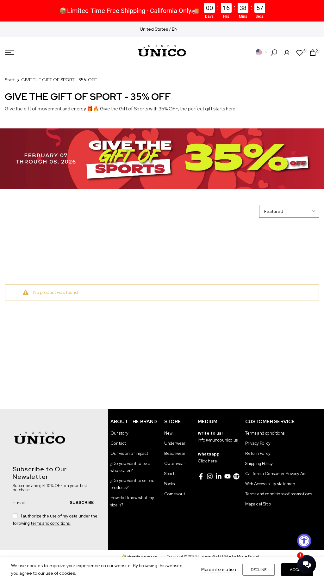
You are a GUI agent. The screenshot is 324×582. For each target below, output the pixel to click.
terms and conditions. (51, 523)
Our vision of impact (129, 453)
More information (218, 569)
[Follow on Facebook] (201, 476)
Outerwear (174, 463)
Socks (169, 483)
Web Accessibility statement (271, 483)
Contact (118, 443)
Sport (169, 473)
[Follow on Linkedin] (218, 476)
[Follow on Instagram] (210, 476)
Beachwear (174, 453)
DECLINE (258, 569)
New (168, 433)
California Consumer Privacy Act (276, 473)
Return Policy (258, 453)
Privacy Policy (258, 443)
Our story (119, 433)
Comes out (174, 494)
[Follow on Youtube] (227, 476)
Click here (207, 461)
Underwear (174, 443)
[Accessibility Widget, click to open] (304, 541)
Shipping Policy (259, 463)
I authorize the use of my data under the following (55, 519)
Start (10, 80)
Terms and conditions (264, 433)
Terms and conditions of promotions (278, 494)
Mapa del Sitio (258, 504)
